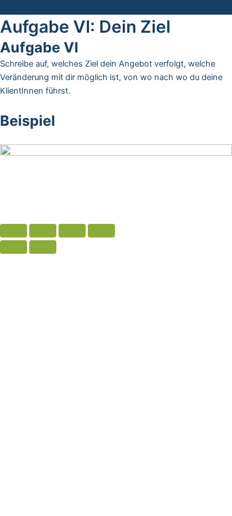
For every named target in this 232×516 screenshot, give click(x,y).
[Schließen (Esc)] (13, 230)
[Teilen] (42, 230)
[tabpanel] (116, 122)
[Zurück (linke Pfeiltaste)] (13, 247)
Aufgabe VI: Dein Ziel (57, 7)
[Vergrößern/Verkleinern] (101, 230)
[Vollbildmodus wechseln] (72, 230)
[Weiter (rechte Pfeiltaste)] (42, 247)
